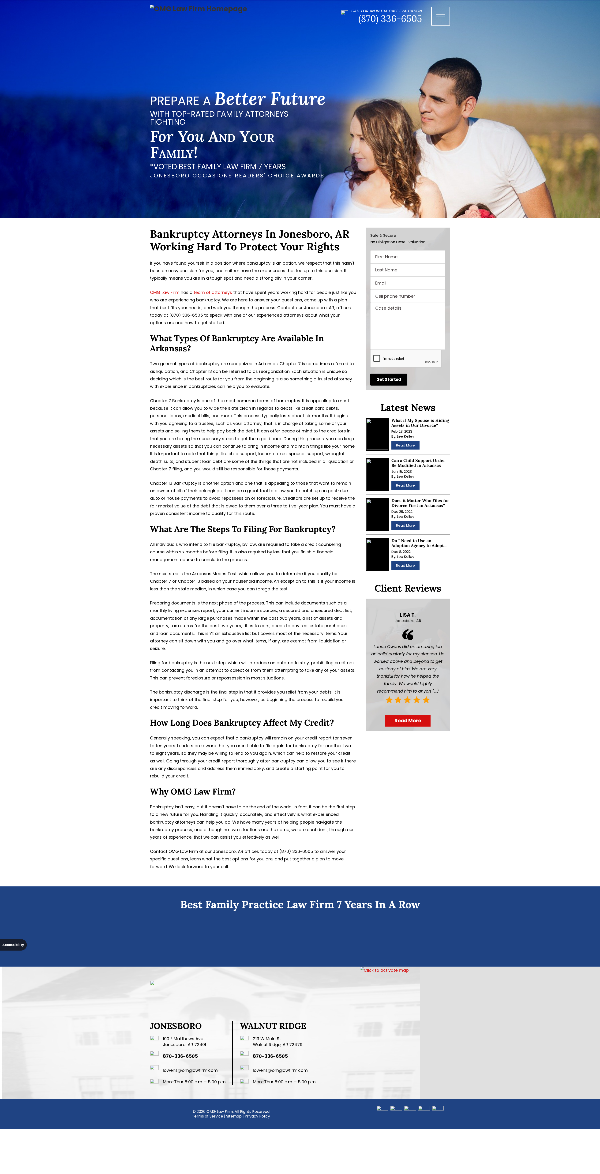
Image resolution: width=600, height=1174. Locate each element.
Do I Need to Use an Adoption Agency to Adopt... (418, 543)
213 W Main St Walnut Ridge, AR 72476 (277, 1041)
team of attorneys (213, 292)
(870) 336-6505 (390, 18)
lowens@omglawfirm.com (190, 1070)
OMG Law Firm (165, 292)
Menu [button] (442, 21)
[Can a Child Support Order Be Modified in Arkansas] (377, 474)
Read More (405, 445)
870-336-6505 (180, 1056)
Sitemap (234, 1116)
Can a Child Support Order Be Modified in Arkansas (418, 463)
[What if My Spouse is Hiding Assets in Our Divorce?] (377, 434)
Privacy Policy (257, 1116)
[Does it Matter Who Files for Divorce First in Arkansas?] (377, 514)
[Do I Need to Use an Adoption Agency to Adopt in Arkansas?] (377, 554)
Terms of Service (207, 1116)
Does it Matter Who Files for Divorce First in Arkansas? (420, 503)
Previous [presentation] (143, 938)
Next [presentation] (456, 938)
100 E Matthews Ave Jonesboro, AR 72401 (184, 1041)
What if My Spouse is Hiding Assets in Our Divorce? (420, 423)
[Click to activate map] (384, 970)
